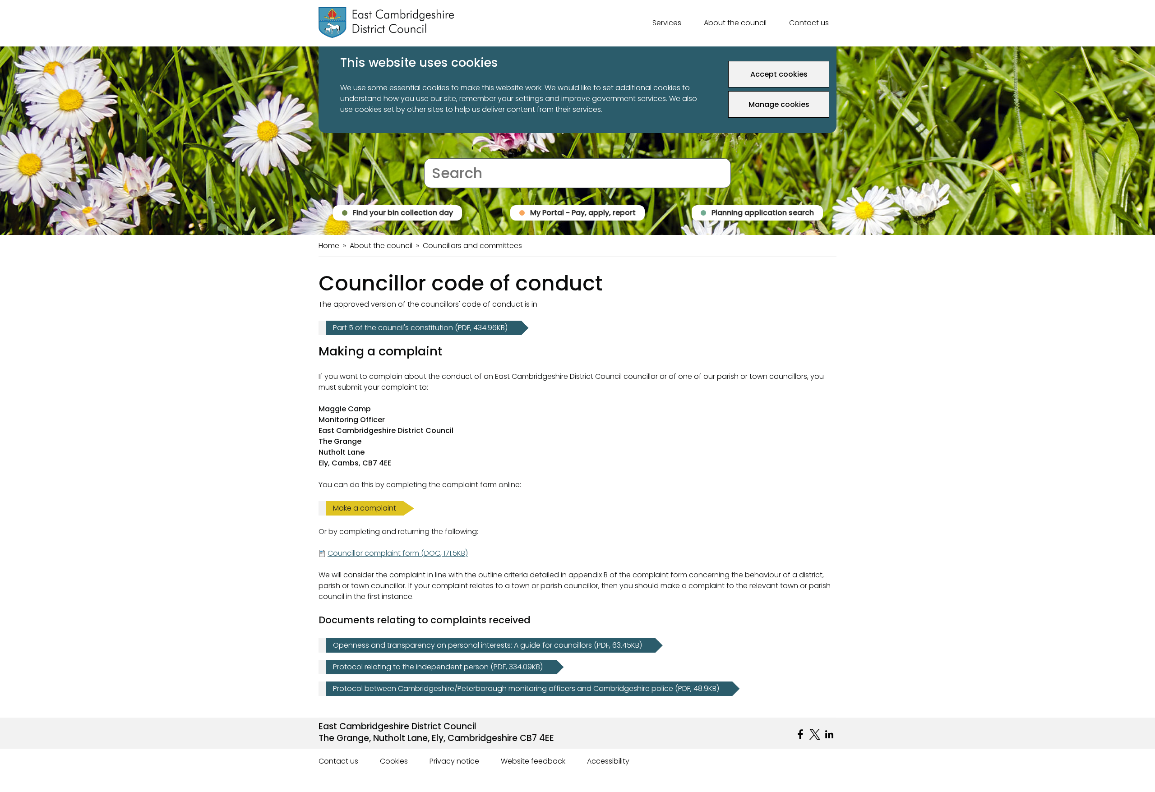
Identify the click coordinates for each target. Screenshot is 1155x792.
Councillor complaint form (398, 553)
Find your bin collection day (403, 212)
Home (329, 245)
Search (436, 152)
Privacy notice (454, 761)
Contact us (809, 23)
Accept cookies (779, 74)
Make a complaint (364, 508)
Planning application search (762, 212)
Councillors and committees (472, 245)
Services (666, 23)
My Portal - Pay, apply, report (583, 212)
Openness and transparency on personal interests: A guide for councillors (487, 645)
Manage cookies (778, 104)
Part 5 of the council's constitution (420, 328)
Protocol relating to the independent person (438, 667)
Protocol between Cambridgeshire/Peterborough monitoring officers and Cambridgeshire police (526, 688)
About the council (735, 23)
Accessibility (608, 761)
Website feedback (533, 761)
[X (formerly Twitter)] (815, 734)
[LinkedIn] (829, 734)
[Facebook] (800, 734)
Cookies (394, 761)
